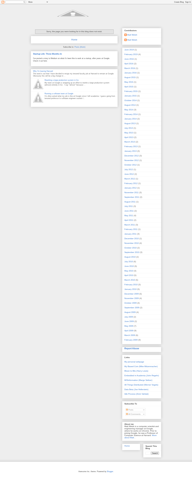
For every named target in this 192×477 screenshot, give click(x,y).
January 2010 (130, 289)
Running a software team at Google (59, 94)
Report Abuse (131, 348)
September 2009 (131, 307)
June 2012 (129, 174)
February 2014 (131, 114)
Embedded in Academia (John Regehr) (141, 375)
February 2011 (130, 229)
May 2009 (128, 326)
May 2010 (128, 271)
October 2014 (130, 100)
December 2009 (131, 294)
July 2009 (128, 317)
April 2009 (128, 330)
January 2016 (130, 73)
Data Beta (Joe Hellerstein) (136, 389)
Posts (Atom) (79, 47)
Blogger (110, 471)
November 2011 (131, 192)
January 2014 (130, 119)
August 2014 (130, 105)
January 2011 (130, 234)
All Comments (134, 414)
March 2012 (129, 179)
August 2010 (130, 257)
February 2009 (131, 340)
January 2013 (130, 151)
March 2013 (129, 142)
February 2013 (131, 146)
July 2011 (128, 206)
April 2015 (128, 86)
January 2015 (130, 96)
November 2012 (131, 160)
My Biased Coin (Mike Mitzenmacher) (141, 366)
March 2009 (129, 335)
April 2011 (128, 220)
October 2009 (130, 303)
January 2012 (130, 188)
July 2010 (128, 261)
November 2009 (131, 298)
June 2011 (129, 211)
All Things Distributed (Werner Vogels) (141, 385)
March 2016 (129, 68)
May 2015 (128, 82)
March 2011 (129, 225)
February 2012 (131, 183)
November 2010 (131, 243)
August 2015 (130, 77)
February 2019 (131, 54)
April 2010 (128, 275)
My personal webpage (134, 362)
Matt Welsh (132, 35)
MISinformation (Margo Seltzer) (138, 380)
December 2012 (131, 156)
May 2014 (128, 110)
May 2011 (128, 215)
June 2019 (129, 50)
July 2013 (128, 128)
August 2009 (130, 312)
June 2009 (129, 321)
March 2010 (129, 280)
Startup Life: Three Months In (47, 54)
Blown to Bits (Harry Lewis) (136, 371)
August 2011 (129, 202)
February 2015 (131, 91)
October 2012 (130, 165)
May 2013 (128, 133)
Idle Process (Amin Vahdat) (136, 394)
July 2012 (128, 169)
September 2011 (131, 197)
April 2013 (128, 137)
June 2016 (129, 59)
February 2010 (131, 284)
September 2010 (131, 252)
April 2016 (128, 63)
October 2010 (130, 248)
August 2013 (130, 123)
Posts (130, 410)
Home (74, 39)
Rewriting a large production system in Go (62, 80)
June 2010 (129, 266)
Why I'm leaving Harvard (43, 71)
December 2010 (131, 238)
